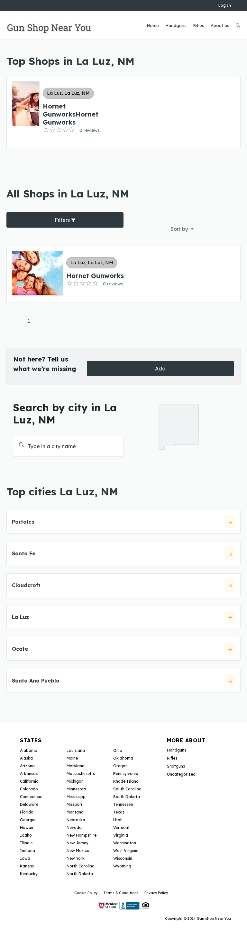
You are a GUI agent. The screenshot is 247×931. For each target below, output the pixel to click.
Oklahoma (123, 758)
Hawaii (26, 827)
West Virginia (126, 850)
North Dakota (80, 873)
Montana (75, 812)
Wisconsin (122, 858)
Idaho (26, 835)
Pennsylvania (125, 773)
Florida (26, 812)
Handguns (176, 750)
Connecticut (31, 796)
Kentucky (29, 873)
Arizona (27, 765)
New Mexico (78, 850)
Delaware (29, 804)
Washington (124, 842)
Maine (72, 758)
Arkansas (29, 773)
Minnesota (76, 789)
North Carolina (81, 866)
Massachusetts (81, 773)
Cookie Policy (85, 893)
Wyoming (122, 866)
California (29, 781)
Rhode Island (126, 781)
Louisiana (76, 750)
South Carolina (127, 789)
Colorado (29, 789)
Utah (118, 819)
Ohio (117, 750)
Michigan (75, 781)
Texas (118, 812)
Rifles (172, 758)
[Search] (238, 25)
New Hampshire (81, 835)
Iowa (25, 858)
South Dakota (126, 796)
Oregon (120, 765)
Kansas (27, 866)
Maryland (76, 765)
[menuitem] (152, 25)
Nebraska (76, 819)
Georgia (28, 819)
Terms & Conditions (121, 893)
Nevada (74, 827)
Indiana (27, 850)
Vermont (121, 827)
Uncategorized (181, 774)
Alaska (26, 758)
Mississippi (77, 796)
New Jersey (77, 842)
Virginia (120, 835)
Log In (224, 5)
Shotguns (176, 766)
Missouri (74, 804)
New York (76, 858)
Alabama (28, 750)
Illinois (26, 842)
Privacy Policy (156, 893)
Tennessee (123, 804)
